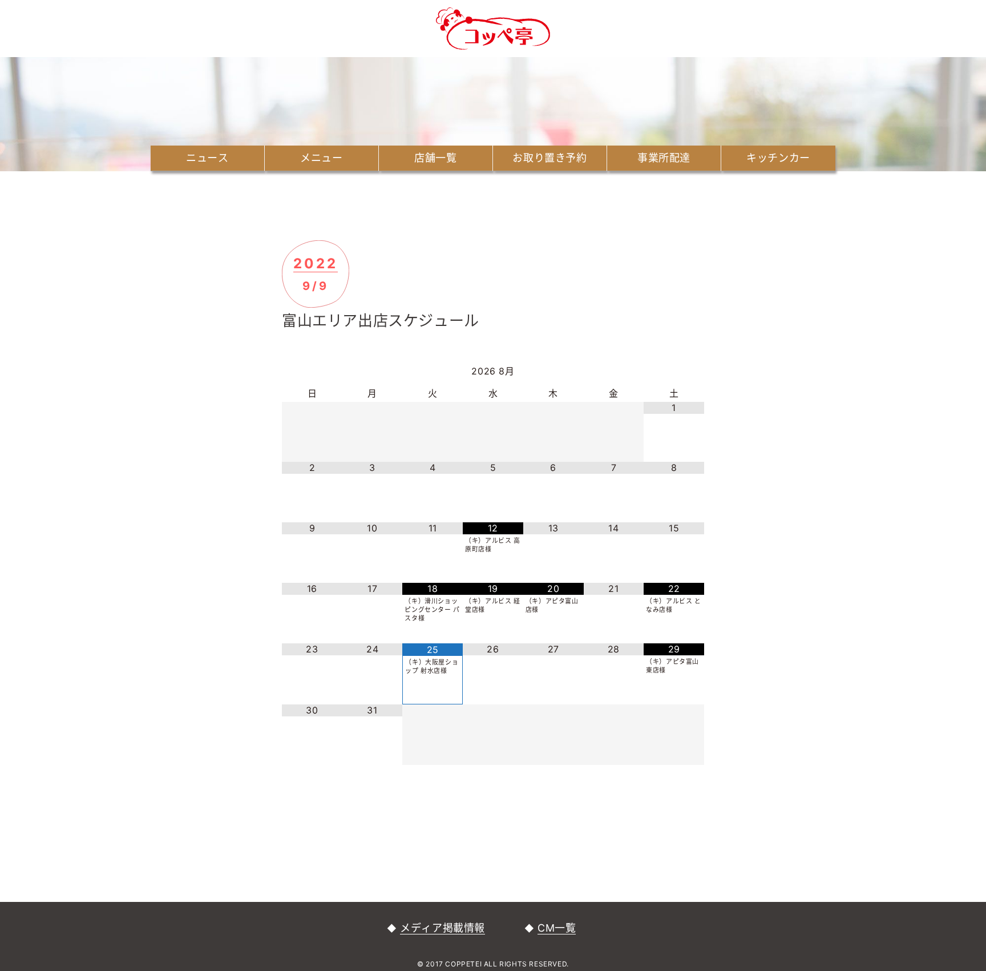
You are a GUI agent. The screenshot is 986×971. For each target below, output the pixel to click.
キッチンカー (778, 158)
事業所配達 (663, 158)
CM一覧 (557, 928)
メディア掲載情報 (442, 928)
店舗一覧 (435, 158)
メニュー (321, 158)
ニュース (207, 158)
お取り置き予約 (549, 158)
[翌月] (674, 372)
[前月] (312, 372)
